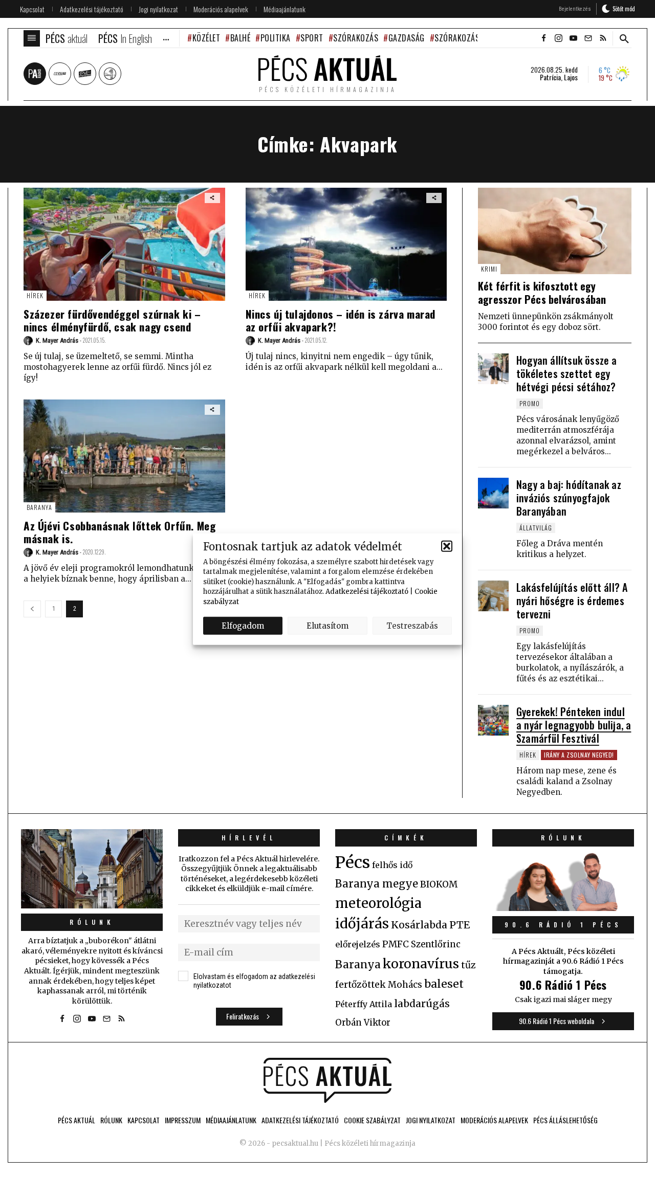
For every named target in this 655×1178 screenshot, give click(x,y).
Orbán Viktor (362, 1022)
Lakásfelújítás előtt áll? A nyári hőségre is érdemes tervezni (571, 600)
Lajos (571, 77)
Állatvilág (535, 527)
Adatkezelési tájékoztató (366, 591)
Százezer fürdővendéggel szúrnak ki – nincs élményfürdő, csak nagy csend (112, 320)
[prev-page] (32, 609)
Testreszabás (412, 625)
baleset (444, 984)
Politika (275, 38)
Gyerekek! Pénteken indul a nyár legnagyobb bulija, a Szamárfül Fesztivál (573, 725)
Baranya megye (376, 884)
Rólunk (92, 922)
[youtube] (573, 38)
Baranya (39, 507)
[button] (447, 546)
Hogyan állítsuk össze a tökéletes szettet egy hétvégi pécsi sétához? (566, 373)
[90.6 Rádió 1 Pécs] (563, 908)
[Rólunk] (92, 869)
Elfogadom (243, 625)
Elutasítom (327, 625)
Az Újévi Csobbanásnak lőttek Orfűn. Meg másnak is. (119, 532)
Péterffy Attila (363, 1004)
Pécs (352, 862)
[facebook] (543, 38)
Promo (529, 403)
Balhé (240, 38)
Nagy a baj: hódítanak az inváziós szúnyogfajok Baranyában (568, 498)
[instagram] (558, 38)
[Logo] (327, 1080)
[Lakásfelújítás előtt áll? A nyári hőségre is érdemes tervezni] (493, 596)
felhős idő (392, 865)
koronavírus (421, 963)
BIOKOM (438, 884)
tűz (468, 965)
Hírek (35, 295)
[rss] (603, 38)
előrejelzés (357, 944)
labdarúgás (422, 1003)
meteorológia (378, 903)
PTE (459, 925)
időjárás (362, 924)
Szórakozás (355, 38)
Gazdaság (406, 38)
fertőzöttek (360, 984)
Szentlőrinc (436, 944)
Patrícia (550, 77)
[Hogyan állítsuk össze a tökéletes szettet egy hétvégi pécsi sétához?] (493, 368)
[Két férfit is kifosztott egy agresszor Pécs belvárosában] (554, 231)
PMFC (395, 944)
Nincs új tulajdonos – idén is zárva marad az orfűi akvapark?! (341, 320)
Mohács (405, 984)
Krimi (489, 268)
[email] (588, 38)
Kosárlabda (419, 925)
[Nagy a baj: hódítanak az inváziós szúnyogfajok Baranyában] (493, 493)
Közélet (206, 38)
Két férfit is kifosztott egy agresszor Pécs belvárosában (542, 292)
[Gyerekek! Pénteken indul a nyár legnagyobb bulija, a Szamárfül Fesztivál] (493, 720)
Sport (311, 38)
